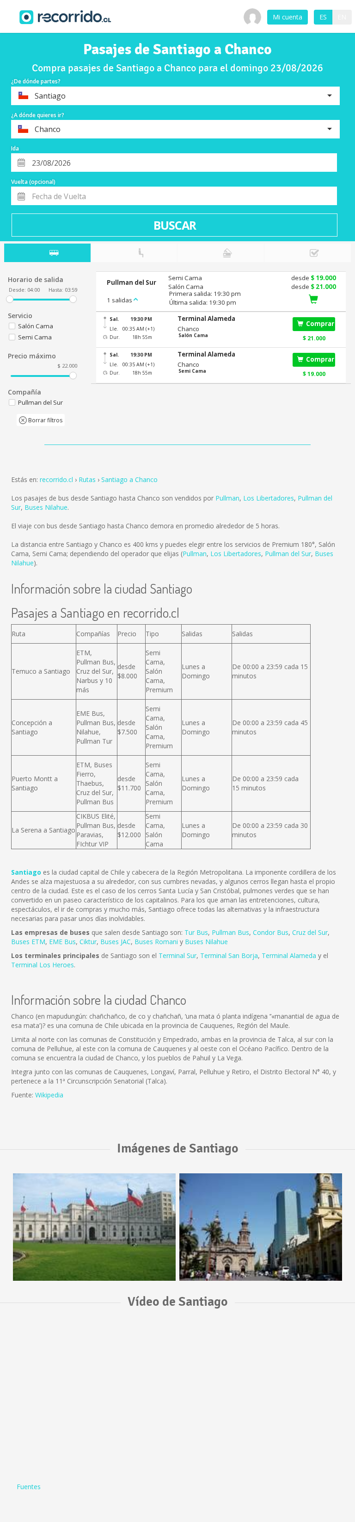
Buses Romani (156, 941)
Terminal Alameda (289, 955)
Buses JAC (115, 941)
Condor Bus (270, 932)
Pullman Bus (230, 932)
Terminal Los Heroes (42, 964)
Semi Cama (35, 337)
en (341, 17)
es (323, 17)
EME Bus (62, 941)
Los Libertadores (268, 498)
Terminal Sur (177, 955)
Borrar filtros (44, 420)
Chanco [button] (188, 329)
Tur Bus (196, 932)
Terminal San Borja (229, 955)
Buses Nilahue (45, 507)
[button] (230, 318)
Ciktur (88, 941)
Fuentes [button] (29, 1486)
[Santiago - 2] (261, 1227)
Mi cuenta (287, 17)
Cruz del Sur (310, 932)
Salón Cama (35, 326)
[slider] (9, 299)
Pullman (227, 498)
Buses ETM (28, 941)
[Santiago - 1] (94, 1227)
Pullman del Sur (288, 553)
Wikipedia (49, 1094)
